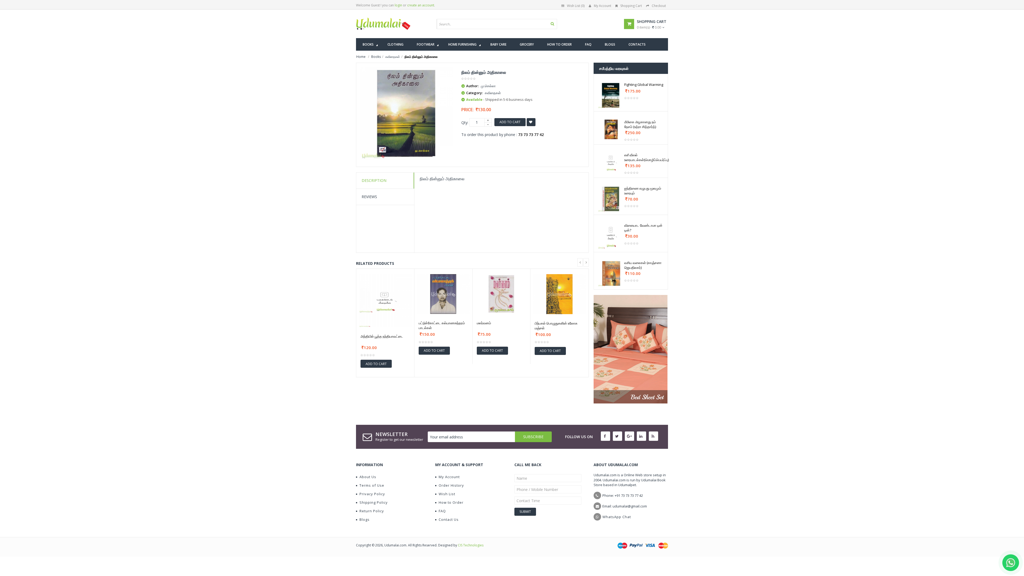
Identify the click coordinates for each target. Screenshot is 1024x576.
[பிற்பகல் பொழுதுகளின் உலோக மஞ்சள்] (559, 294)
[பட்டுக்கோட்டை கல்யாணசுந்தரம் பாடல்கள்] (443, 294)
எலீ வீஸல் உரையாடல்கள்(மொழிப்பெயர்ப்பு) (646, 157)
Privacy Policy (372, 493)
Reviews (369, 196)
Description (374, 180)
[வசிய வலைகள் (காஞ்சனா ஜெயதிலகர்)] (611, 273)
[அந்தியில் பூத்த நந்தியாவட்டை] (385, 300)
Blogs (364, 519)
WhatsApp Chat (616, 516)
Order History (451, 485)
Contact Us (449, 519)
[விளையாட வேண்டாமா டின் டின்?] (611, 236)
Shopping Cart (631, 5)
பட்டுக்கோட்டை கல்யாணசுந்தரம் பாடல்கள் (442, 325)
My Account (602, 5)
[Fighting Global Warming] (611, 95)
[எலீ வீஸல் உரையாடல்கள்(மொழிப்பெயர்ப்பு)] (611, 162)
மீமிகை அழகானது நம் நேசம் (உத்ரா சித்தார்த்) (640, 124)
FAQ (442, 511)
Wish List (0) (576, 5)
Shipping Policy (373, 502)
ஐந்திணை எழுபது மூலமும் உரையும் (642, 190)
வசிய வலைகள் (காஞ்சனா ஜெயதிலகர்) (643, 265)
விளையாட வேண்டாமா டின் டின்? (643, 228)
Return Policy (371, 511)
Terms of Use (371, 485)
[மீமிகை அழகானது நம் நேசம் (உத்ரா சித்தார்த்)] (611, 129)
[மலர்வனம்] (501, 294)
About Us (367, 476)
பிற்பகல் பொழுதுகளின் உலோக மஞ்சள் (556, 325)
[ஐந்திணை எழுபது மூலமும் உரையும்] (611, 199)
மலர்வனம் (484, 323)
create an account (420, 5)
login (398, 5)
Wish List (447, 493)
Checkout (659, 5)
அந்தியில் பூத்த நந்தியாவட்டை (382, 336)
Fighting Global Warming (643, 84)
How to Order (451, 502)
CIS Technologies (470, 545)
